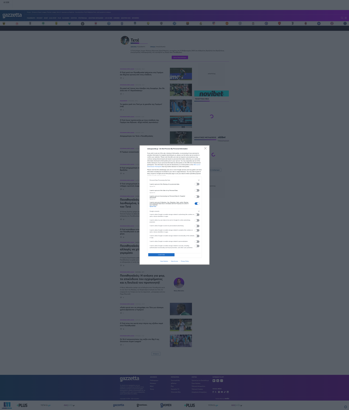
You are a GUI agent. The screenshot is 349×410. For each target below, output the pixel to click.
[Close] (206, 149)
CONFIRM (161, 254)
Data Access (174, 261)
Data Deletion (164, 261)
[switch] (197, 184)
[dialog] (174, 205)
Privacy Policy (185, 261)
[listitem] (174, 180)
